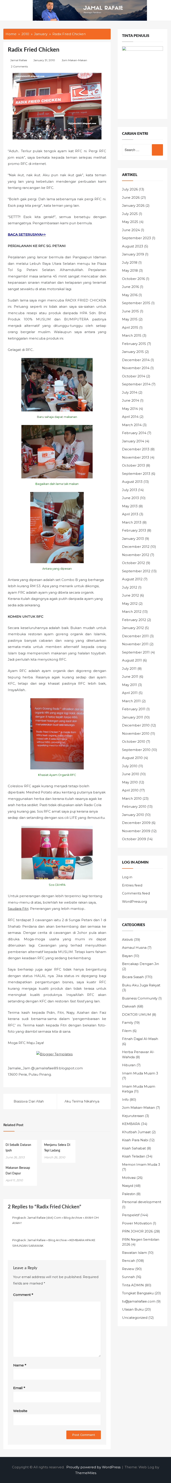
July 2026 (130, 189)
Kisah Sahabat (134, 1148)
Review (128, 1269)
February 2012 (134, 620)
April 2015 (130, 327)
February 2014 (134, 433)
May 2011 (129, 685)
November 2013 (135, 457)
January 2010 (133, 815)
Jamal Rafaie (18, 60)
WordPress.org (134, 901)
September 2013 (136, 473)
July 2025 (130, 214)
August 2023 (132, 246)
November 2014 (135, 368)
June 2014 (130, 400)
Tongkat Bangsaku (138, 1293)
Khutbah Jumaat (136, 1132)
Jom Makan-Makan (74, 60)
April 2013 (130, 514)
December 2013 (135, 449)
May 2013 (130, 506)
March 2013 (131, 522)
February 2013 (134, 530)
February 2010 (134, 806)
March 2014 (132, 425)
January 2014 (133, 441)
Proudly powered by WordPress (93, 1467)
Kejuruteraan (133, 1116)
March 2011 (131, 701)
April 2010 (130, 790)
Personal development (141, 1202)
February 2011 (133, 709)
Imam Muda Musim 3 (140, 1073)
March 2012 (131, 611)
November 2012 (135, 555)
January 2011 (132, 717)
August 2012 (132, 579)
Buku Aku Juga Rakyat (141, 985)
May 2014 (130, 409)
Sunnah (128, 1277)
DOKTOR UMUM (136, 1014)
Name (19, 1365)
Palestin (128, 1194)
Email (19, 1388)
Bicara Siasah (133, 977)
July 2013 (129, 490)
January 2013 (133, 538)
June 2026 (131, 197)
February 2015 (134, 344)
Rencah (128, 1260)
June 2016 (130, 287)
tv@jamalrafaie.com (138, 1301)
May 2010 (130, 782)
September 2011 (136, 652)
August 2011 (132, 660)
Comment (23, 1295)
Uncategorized (134, 1317)
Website (20, 1411)
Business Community (139, 998)
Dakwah (129, 1006)
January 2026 (133, 205)
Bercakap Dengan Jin (140, 964)
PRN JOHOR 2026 (137, 1231)
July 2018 (129, 262)
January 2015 (133, 352)
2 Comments (19, 66)
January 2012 (133, 628)
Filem (127, 1031)
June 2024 (131, 230)
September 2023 (136, 238)
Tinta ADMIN (133, 1285)
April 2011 (130, 693)
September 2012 (136, 571)
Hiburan (129, 1065)
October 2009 (134, 839)
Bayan (127, 956)
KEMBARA (131, 1124)
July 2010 (129, 766)
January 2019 (133, 254)
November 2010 (135, 733)
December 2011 (135, 636)
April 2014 (130, 417)
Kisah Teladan (133, 1156)
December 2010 (136, 725)
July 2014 (129, 392)
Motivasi (129, 1177)
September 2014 (136, 384)
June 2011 (130, 676)
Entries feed (132, 885)
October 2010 (133, 741)
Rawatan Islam (134, 1252)
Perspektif (130, 1215)
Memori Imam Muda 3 (141, 1164)
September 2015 (136, 303)
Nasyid (127, 1186)
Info (125, 1099)
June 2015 (130, 311)
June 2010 (130, 774)
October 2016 (133, 279)
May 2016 (130, 295)
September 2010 (136, 750)
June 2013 (130, 498)
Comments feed (136, 893)
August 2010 (132, 758)
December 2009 (136, 823)
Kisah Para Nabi (135, 1140)
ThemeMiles (85, 1473)
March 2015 (131, 335)
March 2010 (132, 798)
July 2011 (129, 668)
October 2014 (133, 376)
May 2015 (130, 319)
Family (127, 1022)
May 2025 (130, 222)
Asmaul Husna (134, 947)
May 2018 (130, 270)
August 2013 (132, 481)
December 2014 (136, 360)
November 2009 (136, 831)
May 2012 (130, 603)
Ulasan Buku (133, 1309)
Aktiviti (127, 939)
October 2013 (133, 465)
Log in (127, 877)
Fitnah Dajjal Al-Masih (140, 1039)
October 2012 (133, 563)
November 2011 (135, 644)
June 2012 (130, 595)
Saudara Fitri (18, 908)
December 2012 (135, 546)
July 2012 (129, 587)
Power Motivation (137, 1223)
